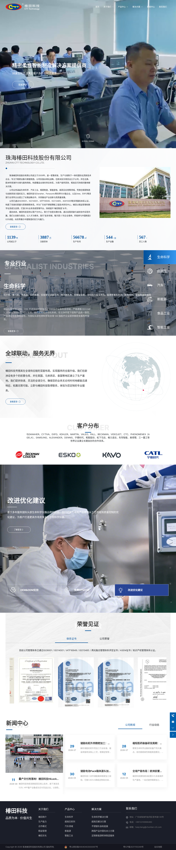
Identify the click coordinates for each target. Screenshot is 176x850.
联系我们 (131, 808)
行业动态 (154, 724)
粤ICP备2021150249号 (133, 847)
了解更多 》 (19, 529)
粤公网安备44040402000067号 (83, 847)
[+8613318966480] (173, 715)
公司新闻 (130, 724)
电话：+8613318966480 (141, 822)
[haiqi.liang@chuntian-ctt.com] (173, 722)
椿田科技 (17, 810)
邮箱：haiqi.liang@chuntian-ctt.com (146, 827)
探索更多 (22, 85)
